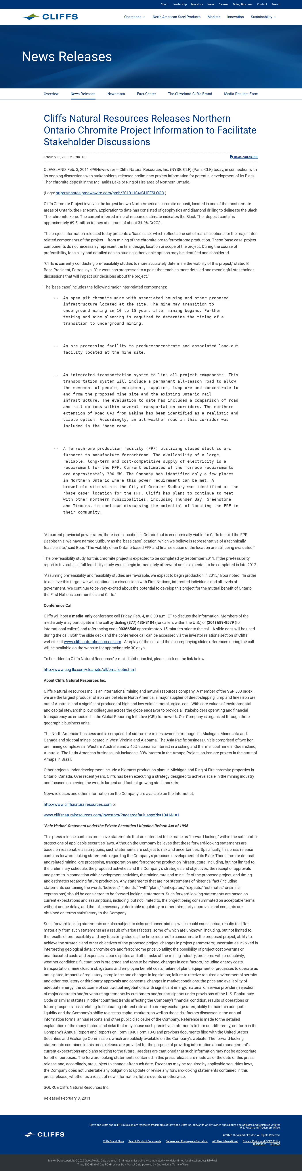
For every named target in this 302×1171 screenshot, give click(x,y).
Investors (197, 4)
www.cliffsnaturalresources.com (92, 641)
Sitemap (275, 1144)
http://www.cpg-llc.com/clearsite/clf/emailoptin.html (90, 669)
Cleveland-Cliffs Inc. (244, 1135)
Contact (262, 4)
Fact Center (146, 94)
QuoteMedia (92, 1160)
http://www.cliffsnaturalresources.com (78, 804)
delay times (177, 1160)
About (164, 4)
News (210, 4)
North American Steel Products (177, 17)
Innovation (235, 17)
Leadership (180, 4)
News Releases (83, 94)
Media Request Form (241, 94)
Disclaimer (259, 1144)
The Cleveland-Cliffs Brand (190, 94)
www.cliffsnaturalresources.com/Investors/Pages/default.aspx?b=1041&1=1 (111, 815)
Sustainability (261, 17)
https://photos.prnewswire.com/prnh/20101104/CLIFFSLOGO (110, 193)
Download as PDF (245, 157)
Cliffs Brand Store (113, 1141)
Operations (132, 17)
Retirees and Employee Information (187, 1141)
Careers (224, 4)
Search (275, 4)
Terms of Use (180, 1164)
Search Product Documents (144, 1141)
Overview (51, 94)
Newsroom (116, 94)
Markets (214, 17)
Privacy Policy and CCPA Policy (261, 1141)
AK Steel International (225, 1141)
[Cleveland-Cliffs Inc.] (50, 16)
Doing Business (243, 4)
